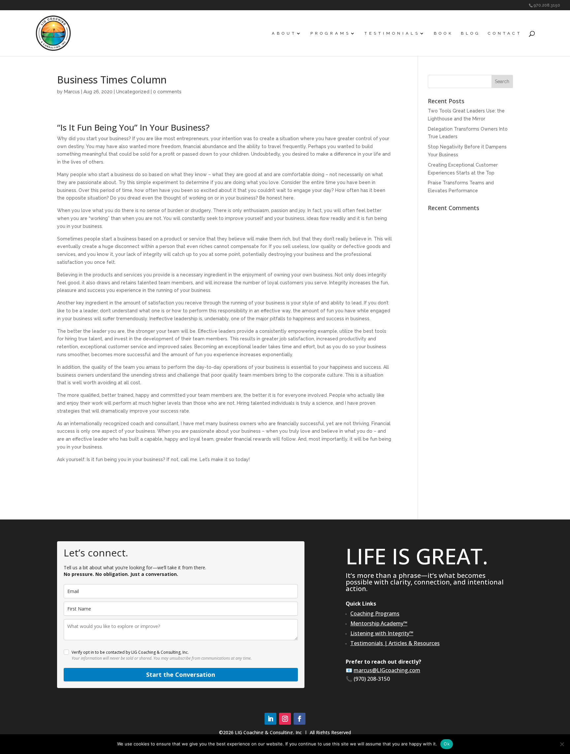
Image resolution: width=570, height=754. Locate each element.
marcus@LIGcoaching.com (387, 670)
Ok (447, 743)
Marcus (72, 91)
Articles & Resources (414, 643)
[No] (561, 744)
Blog (471, 33)
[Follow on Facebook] (299, 719)
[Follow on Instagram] (285, 719)
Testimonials (392, 33)
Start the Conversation (180, 674)
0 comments (167, 91)
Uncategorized (132, 91)
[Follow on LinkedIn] (270, 719)
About (284, 33)
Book (444, 33)
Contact (505, 33)
